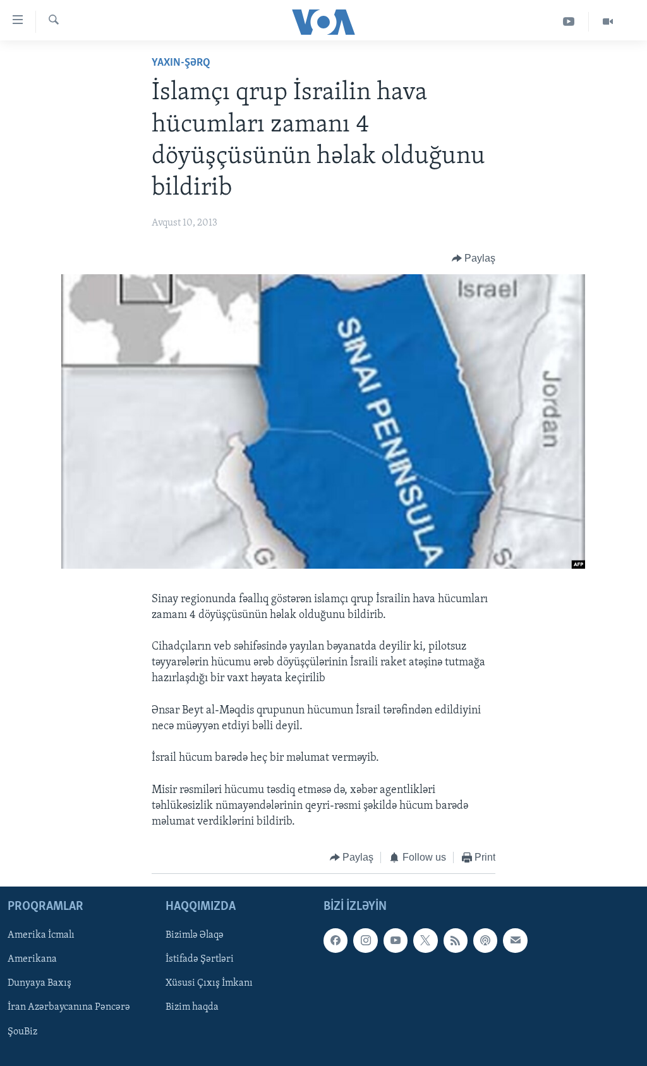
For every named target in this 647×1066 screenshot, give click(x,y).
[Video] (608, 22)
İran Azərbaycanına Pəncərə (69, 1007)
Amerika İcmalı (41, 935)
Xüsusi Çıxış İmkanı (209, 983)
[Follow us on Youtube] (396, 940)
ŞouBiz (22, 1031)
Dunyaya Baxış (39, 983)
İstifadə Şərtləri (200, 959)
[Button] (474, 258)
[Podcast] (485, 940)
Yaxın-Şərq (181, 63)
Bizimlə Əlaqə (195, 935)
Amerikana (32, 959)
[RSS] (456, 940)
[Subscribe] (515, 940)
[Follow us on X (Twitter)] (425, 940)
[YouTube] (569, 22)
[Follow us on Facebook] (336, 940)
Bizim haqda (192, 1007)
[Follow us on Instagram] (365, 940)
